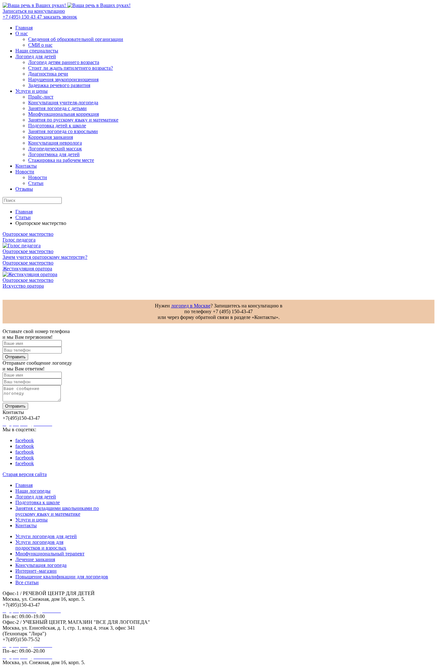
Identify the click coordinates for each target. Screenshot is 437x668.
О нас (21, 33)
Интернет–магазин (36, 571)
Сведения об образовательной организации (75, 39)
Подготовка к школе (37, 502)
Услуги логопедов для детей (46, 536)
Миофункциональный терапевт (49, 553)
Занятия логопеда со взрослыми (63, 131)
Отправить (15, 356)
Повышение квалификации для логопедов (61, 576)
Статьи (36, 183)
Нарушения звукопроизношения (63, 79)
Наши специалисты (36, 50)
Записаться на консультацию (34, 11)
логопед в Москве (191, 305)
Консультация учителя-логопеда (63, 102)
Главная (24, 27)
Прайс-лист (40, 96)
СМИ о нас (40, 45)
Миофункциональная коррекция (63, 114)
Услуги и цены (31, 91)
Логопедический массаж (55, 148)
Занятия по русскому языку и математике (73, 120)
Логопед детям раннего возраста (63, 62)
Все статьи (27, 582)
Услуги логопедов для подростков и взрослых (40, 545)
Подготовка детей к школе (57, 125)
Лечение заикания (35, 559)
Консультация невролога (55, 143)
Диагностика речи (48, 73)
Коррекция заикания (50, 137)
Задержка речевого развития (59, 85)
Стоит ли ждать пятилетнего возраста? (70, 68)
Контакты (26, 166)
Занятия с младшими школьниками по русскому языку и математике (57, 511)
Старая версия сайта (25, 474)
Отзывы (24, 189)
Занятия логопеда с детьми (57, 108)
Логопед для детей (35, 56)
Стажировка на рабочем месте (61, 160)
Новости (24, 171)
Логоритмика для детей (54, 154)
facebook (24, 440)
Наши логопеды (33, 491)
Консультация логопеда (41, 565)
